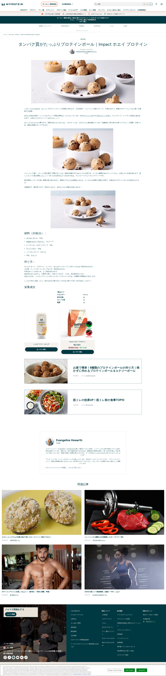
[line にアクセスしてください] (13, 657)
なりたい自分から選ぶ (114, 10)
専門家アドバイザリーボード (126, 646)
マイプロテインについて (124, 614)
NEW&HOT (23, 10)
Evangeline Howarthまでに (86, 51)
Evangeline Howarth (69, 440)
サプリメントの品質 (123, 619)
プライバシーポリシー (124, 630)
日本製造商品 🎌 (67, 4)
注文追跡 (73, 635)
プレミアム (101, 10)
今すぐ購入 (42, 349)
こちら (70, 467)
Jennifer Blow (90, 375)
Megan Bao (89, 405)
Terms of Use (86, 674)
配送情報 (73, 631)
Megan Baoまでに (99, 540)
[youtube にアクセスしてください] (17, 657)
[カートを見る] (161, 4)
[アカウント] (156, 4)
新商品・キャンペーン (45, 26)
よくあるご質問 (76, 623)
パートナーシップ (122, 638)
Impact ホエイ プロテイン (35, 241)
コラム (104, 623)
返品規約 (73, 627)
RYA (87, 459)
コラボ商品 (83, 10)
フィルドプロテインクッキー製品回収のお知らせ (85, 645)
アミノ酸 (41, 10)
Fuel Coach (148, 4)
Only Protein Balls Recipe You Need (30, 34)
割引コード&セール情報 (150, 614)
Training (81, 26)
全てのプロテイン (107, 627)
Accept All (142, 670)
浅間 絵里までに (15, 540)
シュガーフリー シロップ (41, 344)
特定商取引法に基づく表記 (125, 651)
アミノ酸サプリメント (108, 633)
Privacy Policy (77, 674)
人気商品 (105, 614)
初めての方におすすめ (108, 644)
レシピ (111, 26)
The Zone (11, 34)
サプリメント (50, 10)
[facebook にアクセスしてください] (9, 657)
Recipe (17, 34)
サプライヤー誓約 (122, 655)
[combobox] (123, 4)
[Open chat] (26, 657)
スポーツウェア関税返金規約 (80, 639)
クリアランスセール (129, 10)
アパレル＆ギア (73, 10)
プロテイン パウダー (103, 116)
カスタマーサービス (77, 614)
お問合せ (73, 619)
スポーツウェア (107, 619)
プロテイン (33, 10)
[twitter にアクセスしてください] (22, 657)
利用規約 (120, 634)
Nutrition (97, 26)
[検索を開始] (95, 4)
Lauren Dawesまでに (99, 595)
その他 (125, 26)
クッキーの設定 (8, 643)
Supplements (65, 26)
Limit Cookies (129, 670)
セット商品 (92, 10)
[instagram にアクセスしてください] (5, 657)
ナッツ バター (90, 116)
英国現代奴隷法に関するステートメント (129, 624)
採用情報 (120, 642)
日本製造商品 (141, 10)
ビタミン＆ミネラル (108, 638)
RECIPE (83, 39)
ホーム (5, 34)
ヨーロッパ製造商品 (50, 4)
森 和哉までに (14, 595)
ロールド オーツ (32, 238)
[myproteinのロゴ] (12, 4)
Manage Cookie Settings (115, 670)
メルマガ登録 (11, 614)
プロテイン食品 (61, 10)
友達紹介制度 (149, 620)
